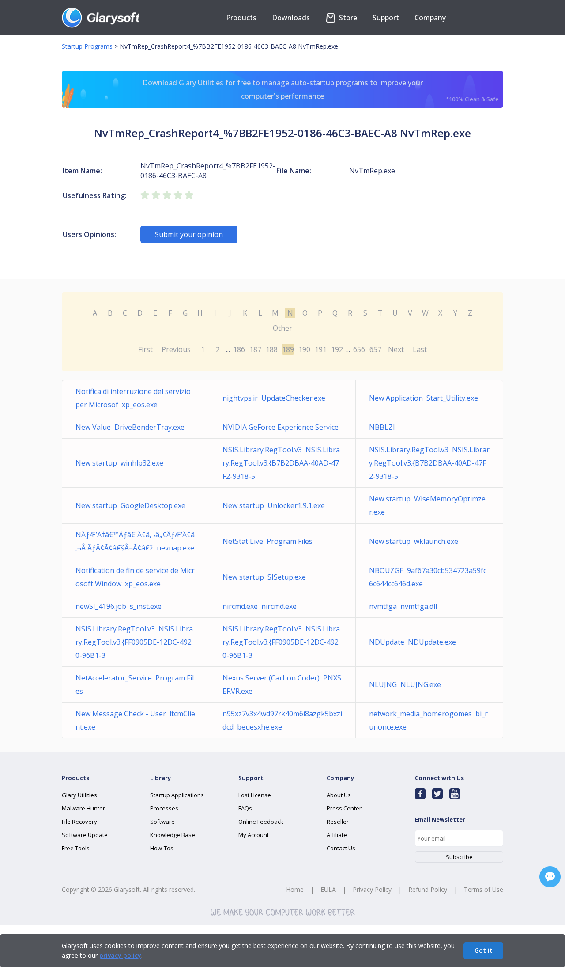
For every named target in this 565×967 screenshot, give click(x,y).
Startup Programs (87, 46)
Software (162, 822)
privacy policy (120, 955)
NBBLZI (384, 427)
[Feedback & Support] (550, 876)
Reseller (338, 822)
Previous (176, 349)
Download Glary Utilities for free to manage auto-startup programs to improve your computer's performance (321, 90)
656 (359, 349)
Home (295, 889)
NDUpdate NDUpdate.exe (412, 642)
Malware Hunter (83, 808)
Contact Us (341, 848)
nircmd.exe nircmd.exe (259, 606)
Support (386, 18)
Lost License (254, 795)
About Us (339, 795)
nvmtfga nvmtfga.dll (403, 606)
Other (282, 328)
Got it (484, 950)
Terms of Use (483, 889)
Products (241, 18)
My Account (253, 835)
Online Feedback (260, 822)
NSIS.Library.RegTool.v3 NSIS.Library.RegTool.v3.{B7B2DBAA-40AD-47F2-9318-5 (281, 463)
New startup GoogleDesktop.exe (130, 505)
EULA (328, 889)
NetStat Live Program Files (267, 541)
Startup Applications (177, 795)
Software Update (85, 835)
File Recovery (79, 822)
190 (304, 349)
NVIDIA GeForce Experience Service (282, 427)
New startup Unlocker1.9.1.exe (273, 505)
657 (375, 349)
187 (255, 349)
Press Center (344, 808)
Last (420, 349)
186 (239, 349)
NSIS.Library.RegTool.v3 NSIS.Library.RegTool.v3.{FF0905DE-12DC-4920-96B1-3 (134, 642)
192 (337, 349)
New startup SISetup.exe (264, 577)
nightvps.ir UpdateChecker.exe (273, 398)
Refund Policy (427, 889)
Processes (164, 808)
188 (272, 349)
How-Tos (161, 848)
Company (430, 18)
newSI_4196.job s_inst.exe (118, 606)
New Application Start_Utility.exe (423, 398)
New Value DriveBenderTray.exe (130, 427)
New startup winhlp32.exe (119, 463)
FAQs (245, 808)
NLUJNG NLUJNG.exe (405, 684)
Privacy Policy (372, 889)
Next (396, 349)
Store (347, 18)
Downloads (291, 18)
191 (321, 349)
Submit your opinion (189, 234)
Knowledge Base (172, 835)
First (145, 349)
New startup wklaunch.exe (413, 541)
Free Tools (76, 848)
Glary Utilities (79, 795)
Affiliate (337, 835)
